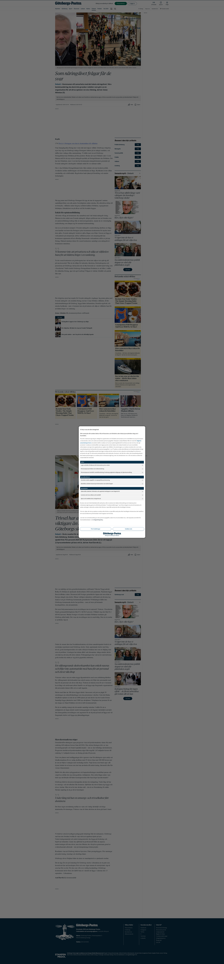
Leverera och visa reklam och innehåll (91, 495)
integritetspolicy (98, 520)
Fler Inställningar (95, 529)
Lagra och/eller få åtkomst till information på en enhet (95, 465)
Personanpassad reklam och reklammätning (92, 469)
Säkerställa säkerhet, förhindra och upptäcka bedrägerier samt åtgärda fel (100, 491)
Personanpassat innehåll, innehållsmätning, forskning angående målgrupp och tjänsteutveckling (106, 472)
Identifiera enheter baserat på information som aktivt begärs (97, 483)
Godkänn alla (128, 529)
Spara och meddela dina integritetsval (91, 498)
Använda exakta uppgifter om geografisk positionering (95, 480)
